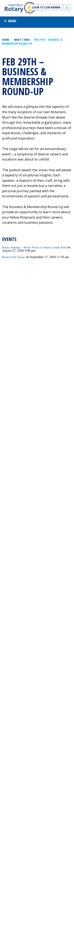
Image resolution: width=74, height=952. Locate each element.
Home (5, 40)
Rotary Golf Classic (13, 257)
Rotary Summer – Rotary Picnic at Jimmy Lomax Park (34, 247)
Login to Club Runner (46, 7)
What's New (21, 40)
